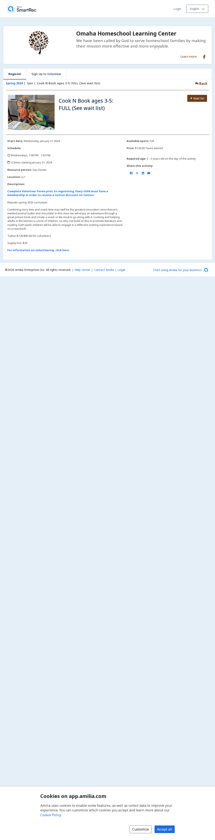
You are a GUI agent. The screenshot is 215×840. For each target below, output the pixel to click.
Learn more (188, 56)
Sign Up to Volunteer (46, 74)
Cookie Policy (50, 815)
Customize (140, 829)
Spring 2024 (14, 83)
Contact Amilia (104, 270)
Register (14, 74)
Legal (121, 270)
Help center (82, 270)
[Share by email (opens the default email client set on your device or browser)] (148, 173)
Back (202, 83)
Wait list (199, 98)
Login (177, 9)
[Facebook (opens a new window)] (204, 56)
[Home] (21, 9)
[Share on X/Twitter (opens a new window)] (137, 173)
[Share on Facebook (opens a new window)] (131, 173)
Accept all (164, 829)
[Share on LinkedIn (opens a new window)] (143, 173)
